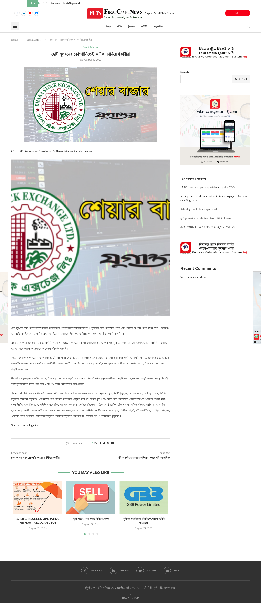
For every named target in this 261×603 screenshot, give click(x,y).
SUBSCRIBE (237, 13)
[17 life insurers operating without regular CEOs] (37, 497)
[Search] (248, 26)
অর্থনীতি (144, 26)
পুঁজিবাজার (131, 26)
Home (14, 39)
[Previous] (43, 3)
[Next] (47, 3)
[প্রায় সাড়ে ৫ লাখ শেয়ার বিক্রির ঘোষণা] (90, 497)
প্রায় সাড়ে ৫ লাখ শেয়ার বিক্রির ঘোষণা (91, 518)
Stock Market (34, 39)
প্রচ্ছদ (108, 26)
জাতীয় (119, 26)
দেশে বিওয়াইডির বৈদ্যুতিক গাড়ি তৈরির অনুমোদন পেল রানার (207, 227)
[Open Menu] (15, 26)
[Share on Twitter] (104, 443)
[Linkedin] (23, 13)
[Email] (36, 13)
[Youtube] (30, 13)
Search (184, 72)
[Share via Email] (112, 443)
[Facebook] (17, 13)
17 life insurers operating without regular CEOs (208, 187)
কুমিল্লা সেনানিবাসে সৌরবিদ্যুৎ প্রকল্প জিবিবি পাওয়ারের (71, 3)
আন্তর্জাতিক (158, 26)
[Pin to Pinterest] (108, 443)
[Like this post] (95, 443)
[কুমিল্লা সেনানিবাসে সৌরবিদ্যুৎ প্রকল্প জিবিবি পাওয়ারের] (143, 497)
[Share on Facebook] (100, 443)
